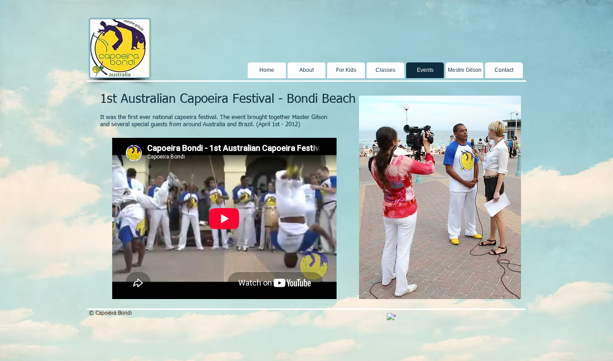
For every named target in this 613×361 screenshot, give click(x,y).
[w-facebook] (391, 317)
